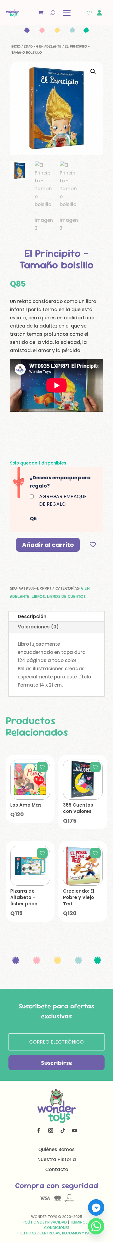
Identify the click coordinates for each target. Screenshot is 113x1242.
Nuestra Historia (56, 1159)
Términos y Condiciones (67, 1225)
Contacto (56, 1169)
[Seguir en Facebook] (38, 1130)
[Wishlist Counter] (89, 13)
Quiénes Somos (56, 1149)
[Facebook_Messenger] (96, 1207)
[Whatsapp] (96, 1226)
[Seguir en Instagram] (50, 1130)
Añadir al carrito (48, 545)
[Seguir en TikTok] (62, 1130)
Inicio (15, 46)
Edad (28, 46)
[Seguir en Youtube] (75, 1130)
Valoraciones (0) (38, 627)
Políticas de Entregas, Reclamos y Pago (56, 1233)
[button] (93, 71)
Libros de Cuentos (66, 596)
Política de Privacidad (45, 1222)
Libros (38, 596)
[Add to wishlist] (92, 544)
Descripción (32, 616)
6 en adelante (48, 46)
